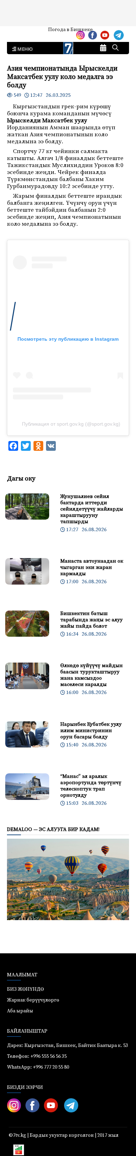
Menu (24, 49)
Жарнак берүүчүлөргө (33, 1000)
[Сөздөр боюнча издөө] (115, 48)
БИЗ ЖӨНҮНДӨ (25, 989)
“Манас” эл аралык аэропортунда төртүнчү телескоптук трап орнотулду (90, 786)
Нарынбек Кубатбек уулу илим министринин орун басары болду (91, 730)
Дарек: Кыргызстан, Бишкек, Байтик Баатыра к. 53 (67, 1045)
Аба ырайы (16, 32)
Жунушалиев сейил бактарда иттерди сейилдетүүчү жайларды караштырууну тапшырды (91, 509)
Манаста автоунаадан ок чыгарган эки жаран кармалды (91, 567)
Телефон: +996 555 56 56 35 (37, 1056)
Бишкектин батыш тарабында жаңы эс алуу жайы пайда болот (91, 619)
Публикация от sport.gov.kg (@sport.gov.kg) (71, 424)
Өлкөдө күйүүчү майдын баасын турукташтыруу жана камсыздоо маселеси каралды (91, 675)
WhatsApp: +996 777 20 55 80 (38, 1067)
